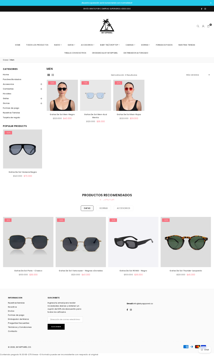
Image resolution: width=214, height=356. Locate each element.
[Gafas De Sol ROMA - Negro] (133, 242)
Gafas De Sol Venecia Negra (23, 172)
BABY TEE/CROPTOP (109, 45)
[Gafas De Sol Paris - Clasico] (28, 242)
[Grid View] (49, 75)
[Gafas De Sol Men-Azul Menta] (95, 95)
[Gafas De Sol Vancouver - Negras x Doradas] (81, 242)
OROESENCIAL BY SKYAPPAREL (105, 53)
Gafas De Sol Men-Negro (62, 114)
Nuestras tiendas (16, 302)
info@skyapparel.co (143, 303)
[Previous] (8, 156)
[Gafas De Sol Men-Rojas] (128, 95)
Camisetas (8, 88)
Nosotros (12, 307)
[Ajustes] (203, 26)
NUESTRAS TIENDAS (186, 45)
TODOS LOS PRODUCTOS (37, 45)
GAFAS (71, 45)
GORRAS (144, 45)
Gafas (6, 98)
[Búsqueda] (198, 26)
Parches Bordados (12, 79)
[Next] (36, 156)
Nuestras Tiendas (11, 112)
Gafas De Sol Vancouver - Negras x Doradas (81, 270)
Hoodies (7, 93)
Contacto (12, 331)
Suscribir (56, 326)
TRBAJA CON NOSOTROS (75, 53)
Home (17, 45)
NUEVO (57, 45)
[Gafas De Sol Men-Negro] (62, 95)
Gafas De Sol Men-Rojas (129, 114)
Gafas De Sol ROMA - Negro (133, 270)
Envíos (11, 311)
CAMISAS (130, 45)
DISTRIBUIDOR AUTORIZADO (136, 53)
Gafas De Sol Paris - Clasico (28, 270)
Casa (5, 60)
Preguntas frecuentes (18, 323)
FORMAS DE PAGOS (164, 45)
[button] (208, 26)
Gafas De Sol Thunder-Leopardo (186, 270)
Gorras (6, 103)
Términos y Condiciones (20, 327)
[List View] (53, 75)
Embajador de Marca (18, 319)
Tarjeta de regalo (11, 117)
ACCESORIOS (87, 45)
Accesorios (8, 84)
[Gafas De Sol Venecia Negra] (22, 148)
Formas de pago (11, 108)
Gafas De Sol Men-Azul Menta (95, 116)
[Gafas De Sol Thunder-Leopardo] (186, 242)
